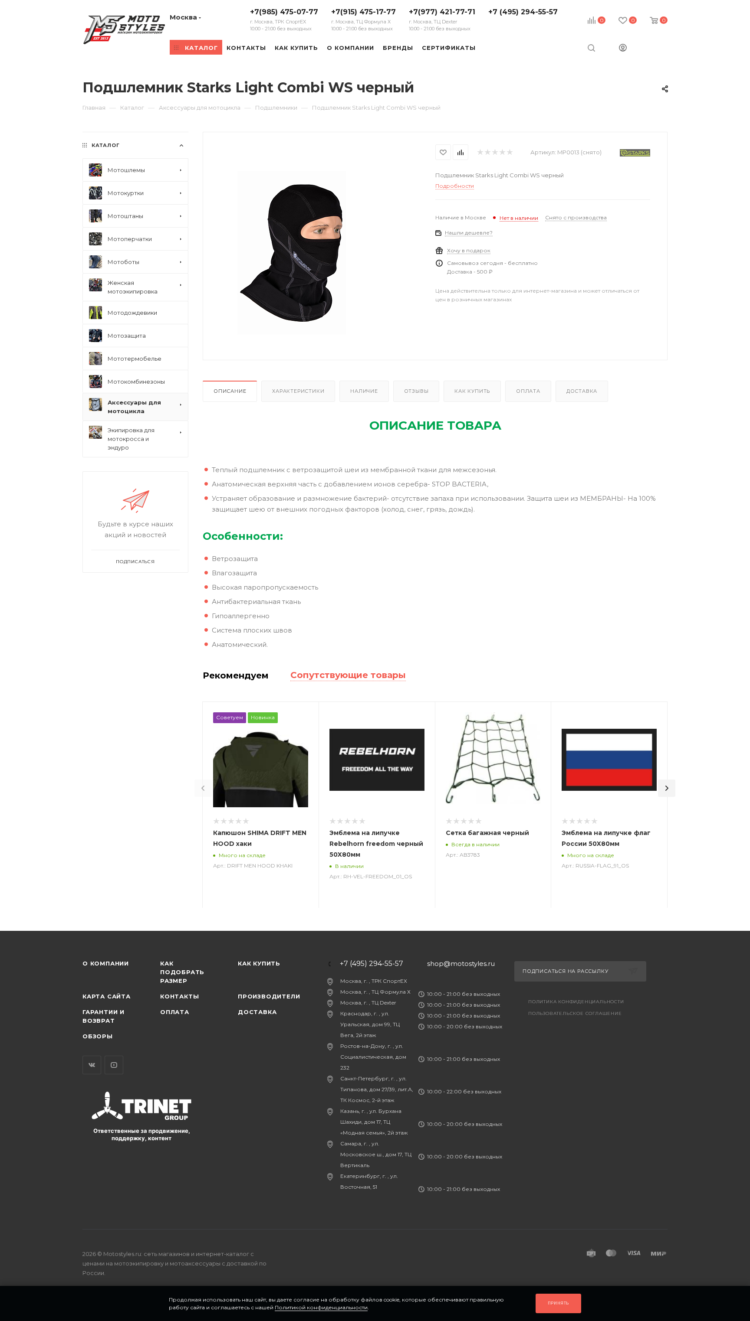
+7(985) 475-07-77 (284, 20)
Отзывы (416, 391)
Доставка (581, 391)
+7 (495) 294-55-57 (523, 12)
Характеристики (298, 391)
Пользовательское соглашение (575, 1013)
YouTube (114, 1065)
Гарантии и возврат (103, 1016)
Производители (269, 996)
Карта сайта (106, 996)
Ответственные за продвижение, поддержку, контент (141, 1134)
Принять (558, 1303)
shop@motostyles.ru (461, 963)
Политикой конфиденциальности (321, 1307)
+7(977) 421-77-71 (442, 20)
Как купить (472, 391)
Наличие (364, 391)
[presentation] (203, 788)
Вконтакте (91, 1065)
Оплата (528, 391)
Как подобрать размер (182, 972)
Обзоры (97, 1036)
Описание (230, 391)
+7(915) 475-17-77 (363, 20)
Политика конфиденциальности (576, 1002)
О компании (105, 963)
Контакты (179, 996)
